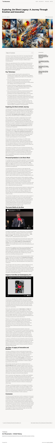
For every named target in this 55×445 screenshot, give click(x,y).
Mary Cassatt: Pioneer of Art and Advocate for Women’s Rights (41, 422)
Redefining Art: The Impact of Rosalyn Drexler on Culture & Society (44, 67)
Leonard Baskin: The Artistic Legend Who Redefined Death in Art (44, 62)
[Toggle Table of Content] (32, 53)
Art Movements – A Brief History (12, 434)
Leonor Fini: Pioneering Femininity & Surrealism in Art (12, 422)
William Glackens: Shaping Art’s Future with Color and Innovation (43, 72)
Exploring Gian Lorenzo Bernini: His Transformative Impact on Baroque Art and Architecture (43, 56)
